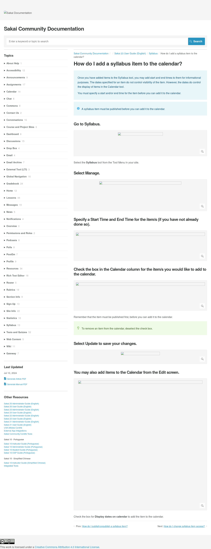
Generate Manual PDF (17, 384)
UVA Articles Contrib (13, 427)
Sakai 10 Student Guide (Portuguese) (21, 449)
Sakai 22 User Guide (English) (17, 418)
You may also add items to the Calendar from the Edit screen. (126, 372)
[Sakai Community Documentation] (18, 13)
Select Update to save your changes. (105, 343)
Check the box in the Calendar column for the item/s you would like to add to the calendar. (140, 271)
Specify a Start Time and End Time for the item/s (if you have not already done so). (136, 221)
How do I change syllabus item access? (184, 526)
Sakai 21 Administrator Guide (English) (21, 421)
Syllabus (153, 53)
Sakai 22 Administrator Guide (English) (21, 415)
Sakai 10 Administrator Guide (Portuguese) (23, 446)
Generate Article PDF (16, 378)
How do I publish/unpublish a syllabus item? (105, 526)
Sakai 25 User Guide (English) (17, 406)
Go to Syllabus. (87, 123)
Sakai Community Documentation (91, 53)
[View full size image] (140, 143)
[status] (140, 85)
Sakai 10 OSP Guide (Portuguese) (19, 452)
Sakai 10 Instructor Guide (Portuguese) (21, 443)
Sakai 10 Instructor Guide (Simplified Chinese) (24, 462)
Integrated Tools (11, 465)
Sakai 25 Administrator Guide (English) (21, 403)
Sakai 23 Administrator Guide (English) (21, 409)
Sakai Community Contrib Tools (18, 433)
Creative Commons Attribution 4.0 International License (67, 547)
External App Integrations (15, 430)
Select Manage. (87, 172)
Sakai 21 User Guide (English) (17, 424)
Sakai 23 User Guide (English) (130, 53)
